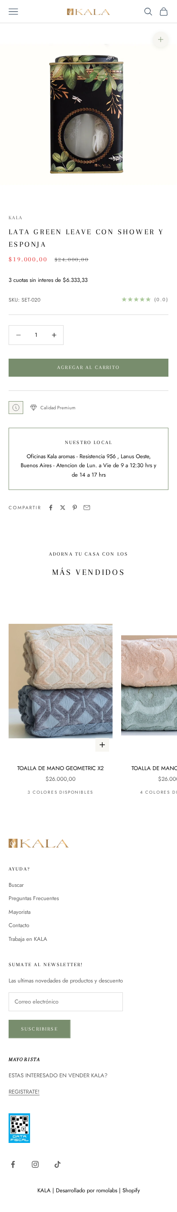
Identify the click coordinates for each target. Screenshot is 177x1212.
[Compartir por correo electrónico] (86, 507)
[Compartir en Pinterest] (74, 507)
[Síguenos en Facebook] (13, 1164)
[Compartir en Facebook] (50, 507)
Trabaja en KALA (28, 939)
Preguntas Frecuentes (34, 898)
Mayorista (20, 912)
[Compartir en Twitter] (62, 507)
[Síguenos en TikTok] (57, 1164)
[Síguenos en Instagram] (35, 1164)
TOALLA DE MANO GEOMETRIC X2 (60, 768)
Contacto (19, 925)
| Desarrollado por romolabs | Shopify (96, 1190)
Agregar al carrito (88, 367)
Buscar (16, 885)
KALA (16, 218)
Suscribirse (39, 1029)
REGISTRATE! (24, 1092)
